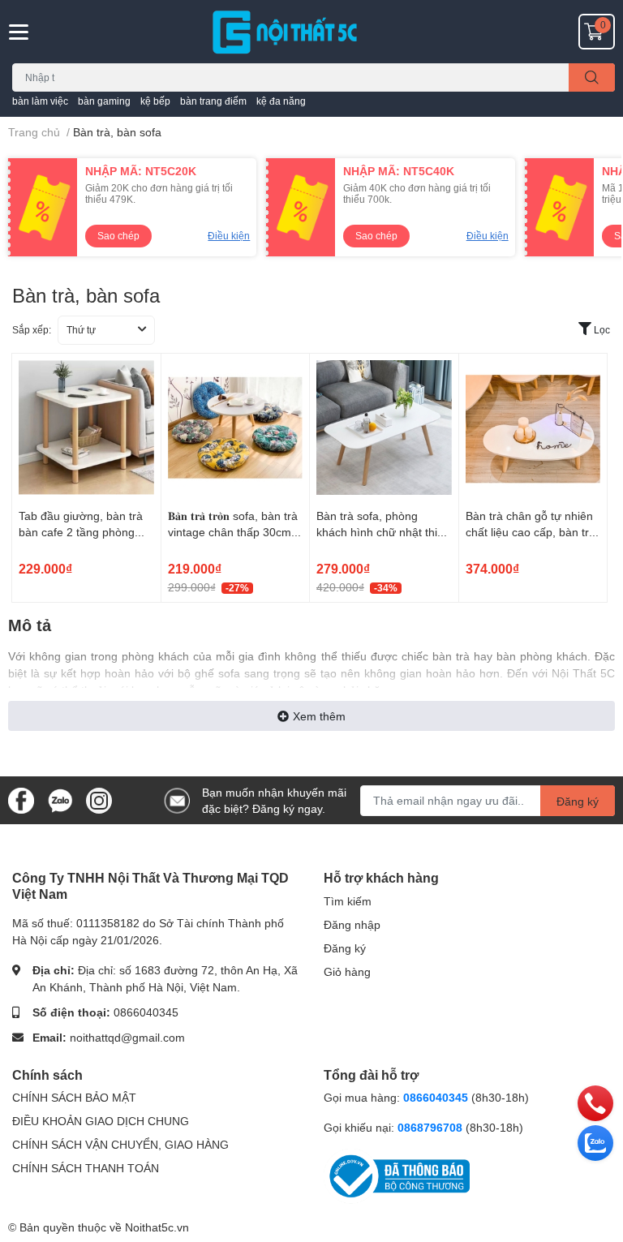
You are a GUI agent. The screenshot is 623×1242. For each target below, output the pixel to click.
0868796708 (431, 1127)
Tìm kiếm (348, 901)
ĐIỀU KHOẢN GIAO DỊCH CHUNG (100, 1121)
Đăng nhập (352, 924)
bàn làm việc (40, 101)
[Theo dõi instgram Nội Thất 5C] (99, 799)
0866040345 (146, 1012)
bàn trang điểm (213, 101)
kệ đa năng (281, 101)
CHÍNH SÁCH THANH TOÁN (85, 1168)
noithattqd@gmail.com (127, 1037)
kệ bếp (155, 101)
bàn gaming (104, 101)
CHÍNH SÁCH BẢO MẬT (74, 1097)
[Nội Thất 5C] (311, 31)
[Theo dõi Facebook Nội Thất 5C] (21, 799)
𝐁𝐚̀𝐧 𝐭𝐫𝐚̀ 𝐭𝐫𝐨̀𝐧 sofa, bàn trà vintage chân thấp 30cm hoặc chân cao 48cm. (233, 531)
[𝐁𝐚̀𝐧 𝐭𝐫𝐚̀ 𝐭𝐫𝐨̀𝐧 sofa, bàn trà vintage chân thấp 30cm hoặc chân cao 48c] (235, 428)
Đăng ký (577, 801)
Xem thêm (319, 716)
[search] (592, 77)
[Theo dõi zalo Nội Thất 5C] (60, 799)
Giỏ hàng (347, 971)
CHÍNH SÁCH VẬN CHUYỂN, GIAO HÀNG (120, 1144)
